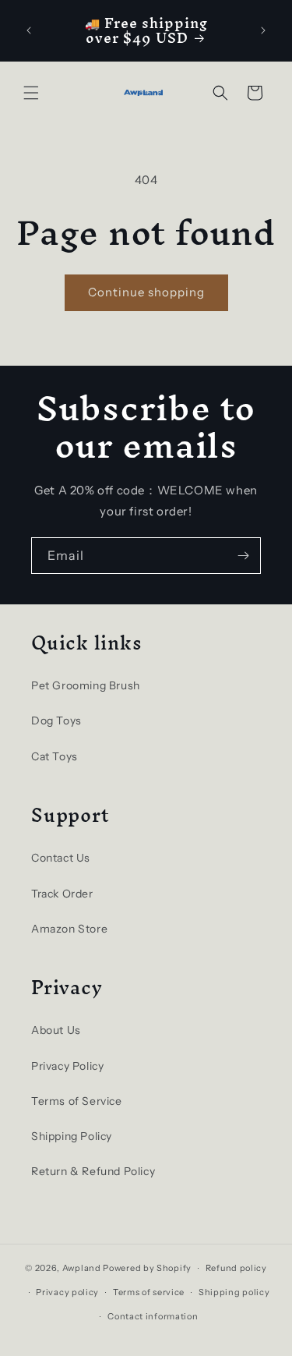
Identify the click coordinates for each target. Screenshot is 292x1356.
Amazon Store (69, 929)
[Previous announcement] (29, 30)
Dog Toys (56, 720)
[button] (31, 93)
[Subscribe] (243, 555)
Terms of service (149, 1292)
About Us (56, 1030)
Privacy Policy (67, 1066)
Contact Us (60, 858)
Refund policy (236, 1267)
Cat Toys (54, 756)
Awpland (81, 1267)
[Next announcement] (263, 30)
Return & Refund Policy (93, 1171)
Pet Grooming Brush (85, 685)
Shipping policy (234, 1292)
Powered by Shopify (147, 1267)
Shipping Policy (71, 1136)
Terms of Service (76, 1101)
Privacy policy (67, 1292)
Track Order (62, 894)
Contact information (152, 1316)
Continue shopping (146, 292)
